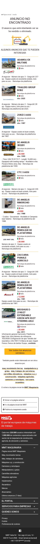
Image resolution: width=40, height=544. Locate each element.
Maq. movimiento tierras (12, 368)
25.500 (20, 154)
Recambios (19, 382)
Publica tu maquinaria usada (15, 409)
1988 (21, 214)
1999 (21, 156)
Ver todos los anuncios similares (20, 351)
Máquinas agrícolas (26, 377)
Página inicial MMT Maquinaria (13, 451)
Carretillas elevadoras (13, 374)
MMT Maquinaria (31, 387)
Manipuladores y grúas (10, 470)
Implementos (7, 481)
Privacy (5, 518)
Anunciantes (6, 492)
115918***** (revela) (22, 541)
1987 (21, 123)
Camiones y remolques (14, 380)
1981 (21, 299)
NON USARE (30, 380)
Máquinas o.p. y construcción (13, 462)
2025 (21, 98)
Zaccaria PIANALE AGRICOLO (22, 258)
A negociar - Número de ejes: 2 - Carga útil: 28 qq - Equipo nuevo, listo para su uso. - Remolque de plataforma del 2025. (19, 106)
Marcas (5, 488)
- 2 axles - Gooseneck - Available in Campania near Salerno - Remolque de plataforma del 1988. (19, 219)
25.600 (20, 329)
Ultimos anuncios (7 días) (11, 496)
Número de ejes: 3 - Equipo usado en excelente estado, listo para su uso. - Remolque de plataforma (16, 246)
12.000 (20, 297)
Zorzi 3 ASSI (24, 115)
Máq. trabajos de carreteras (23, 371)
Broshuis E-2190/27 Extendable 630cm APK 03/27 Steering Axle (26, 315)
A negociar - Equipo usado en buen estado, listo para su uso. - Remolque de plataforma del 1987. (19, 134)
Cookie (4, 521)
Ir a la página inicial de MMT (16, 405)
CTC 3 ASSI (23, 172)
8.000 (20, 211)
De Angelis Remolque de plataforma (24, 230)
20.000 (20, 241)
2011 (21, 332)
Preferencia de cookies (11, 524)
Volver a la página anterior (14, 400)
